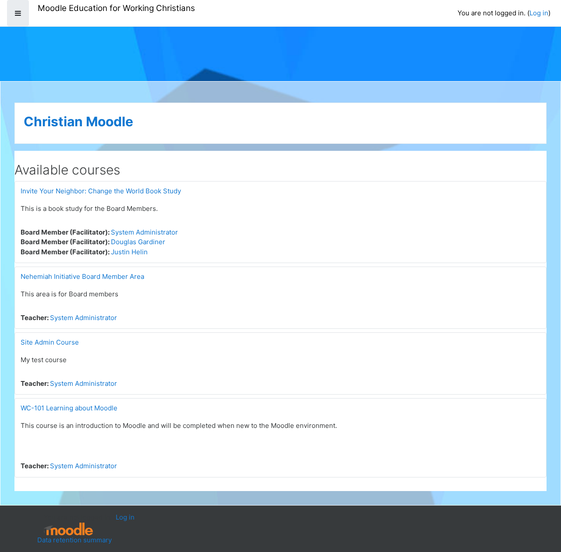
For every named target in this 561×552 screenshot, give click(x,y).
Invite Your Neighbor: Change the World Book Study (101, 191)
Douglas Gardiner (138, 242)
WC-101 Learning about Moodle (69, 408)
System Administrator (144, 232)
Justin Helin (129, 252)
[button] (541, 509)
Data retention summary (74, 540)
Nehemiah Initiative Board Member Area (82, 276)
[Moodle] (68, 529)
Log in (538, 13)
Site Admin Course (50, 342)
